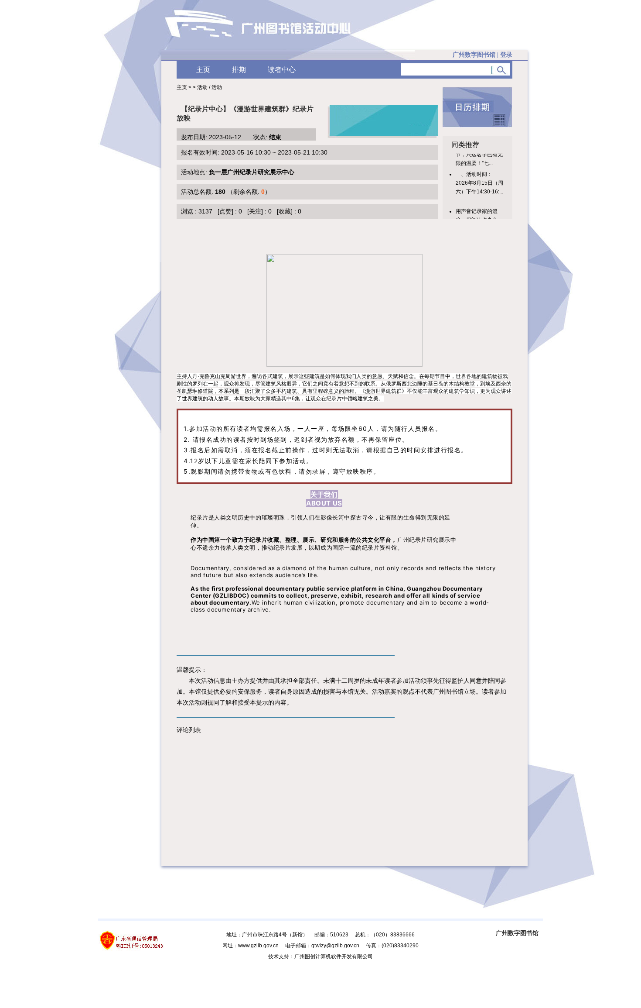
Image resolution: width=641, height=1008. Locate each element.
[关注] (255, 211)
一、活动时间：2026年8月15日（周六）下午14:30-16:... (479, 177)
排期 (239, 69)
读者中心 (282, 69)
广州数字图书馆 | (482, 55)
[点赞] (225, 211)
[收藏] (285, 211)
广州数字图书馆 (517, 932)
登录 (506, 55)
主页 (203, 69)
